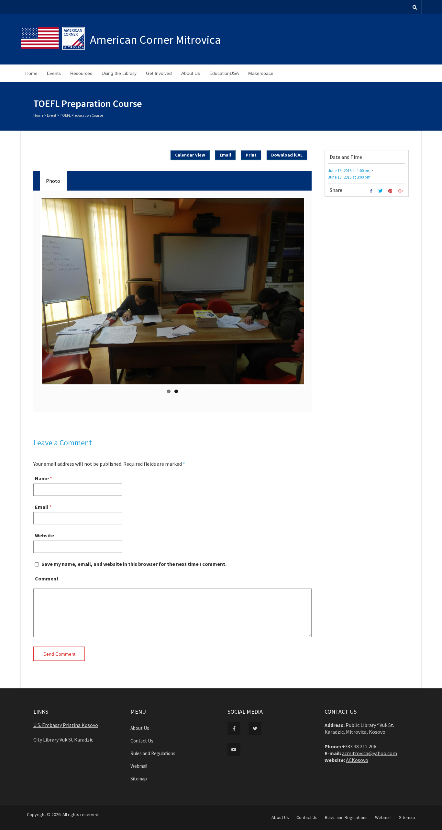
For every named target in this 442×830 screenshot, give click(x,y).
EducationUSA (224, 73)
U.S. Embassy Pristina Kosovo (65, 725)
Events (54, 73)
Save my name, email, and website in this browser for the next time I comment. (134, 564)
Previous (34, 294)
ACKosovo (357, 760)
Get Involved (159, 73)
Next (311, 294)
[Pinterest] (391, 191)
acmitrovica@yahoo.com (369, 753)
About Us (190, 73)
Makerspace (260, 73)
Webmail (138, 766)
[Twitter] (381, 191)
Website (44, 535)
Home (31, 73)
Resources (81, 73)
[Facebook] (372, 191)
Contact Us (141, 741)
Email (41, 507)
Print (251, 155)
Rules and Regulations (152, 753)
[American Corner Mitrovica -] (55, 39)
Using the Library (119, 73)
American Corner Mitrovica (155, 39)
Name (42, 478)
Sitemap (138, 779)
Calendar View (190, 155)
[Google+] (401, 191)
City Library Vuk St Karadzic (63, 739)
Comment (47, 578)
